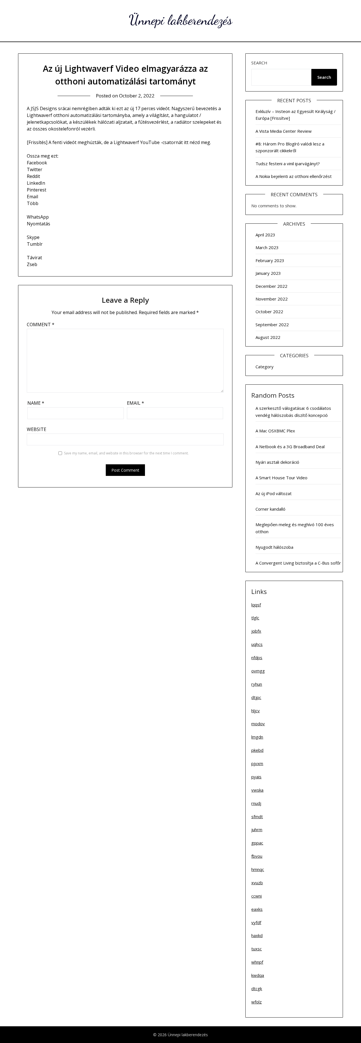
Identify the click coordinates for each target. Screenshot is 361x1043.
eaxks (257, 909)
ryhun (256, 684)
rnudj (256, 803)
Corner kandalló (270, 509)
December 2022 (271, 286)
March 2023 (267, 247)
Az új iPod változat (274, 493)
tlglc (255, 617)
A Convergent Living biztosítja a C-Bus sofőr (298, 563)
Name (35, 403)
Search (259, 63)
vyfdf (256, 922)
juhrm (256, 829)
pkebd (257, 750)
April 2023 (265, 235)
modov (258, 723)
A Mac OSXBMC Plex (275, 431)
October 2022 (269, 311)
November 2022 (272, 299)
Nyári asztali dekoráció (277, 462)
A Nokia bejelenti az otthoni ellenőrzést (294, 176)
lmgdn (257, 737)
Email (135, 403)
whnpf (257, 962)
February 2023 (270, 260)
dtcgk (256, 988)
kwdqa (257, 975)
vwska (257, 790)
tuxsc (256, 948)
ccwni (256, 896)
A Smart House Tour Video (281, 477)
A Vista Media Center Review (284, 131)
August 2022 (268, 337)
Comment (40, 324)
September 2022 (272, 324)
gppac (257, 843)
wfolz (256, 1002)
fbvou (256, 856)
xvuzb (257, 882)
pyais (256, 776)
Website (36, 429)
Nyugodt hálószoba (274, 547)
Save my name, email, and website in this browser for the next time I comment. (126, 453)
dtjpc (256, 697)
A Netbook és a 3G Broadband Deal (290, 446)
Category (265, 366)
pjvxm (257, 763)
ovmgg (258, 671)
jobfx (256, 631)
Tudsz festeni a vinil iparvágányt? (288, 163)
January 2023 (268, 273)
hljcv (255, 710)
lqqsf (256, 604)
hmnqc (257, 869)
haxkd (257, 935)
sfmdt (257, 816)
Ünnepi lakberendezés (180, 20)
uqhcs (257, 644)
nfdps (256, 657)
